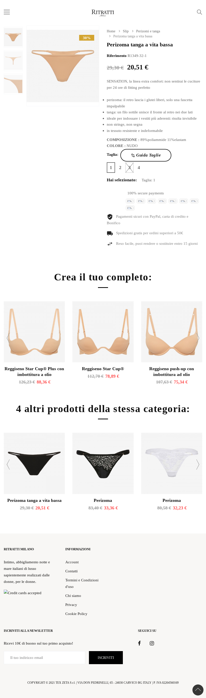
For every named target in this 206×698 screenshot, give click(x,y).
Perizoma (103, 500)
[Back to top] (197, 689)
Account (72, 562)
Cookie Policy (76, 613)
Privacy (71, 604)
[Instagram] (152, 643)
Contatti (71, 571)
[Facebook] (139, 643)
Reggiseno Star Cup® (103, 368)
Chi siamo (73, 595)
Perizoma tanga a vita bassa (34, 500)
